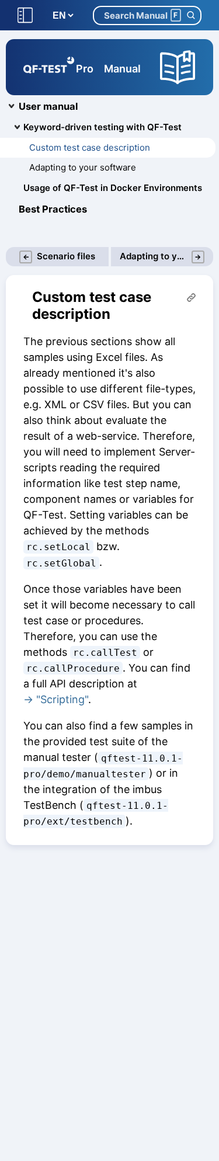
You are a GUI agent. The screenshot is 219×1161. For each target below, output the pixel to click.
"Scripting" (62, 699)
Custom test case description (89, 147)
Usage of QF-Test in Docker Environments (112, 187)
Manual (122, 68)
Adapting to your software (82, 167)
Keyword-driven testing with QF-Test (102, 127)
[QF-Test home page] (48, 67)
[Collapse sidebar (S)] (25, 15)
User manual (48, 106)
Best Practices (53, 209)
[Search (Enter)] (190, 15)
